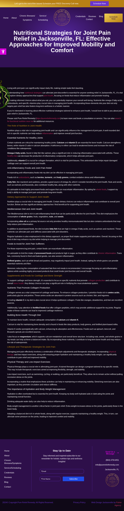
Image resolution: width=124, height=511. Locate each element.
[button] (3, 51)
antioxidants (24, 177)
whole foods (101, 189)
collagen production (96, 280)
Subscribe (73, 479)
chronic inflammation (107, 253)
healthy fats (12, 156)
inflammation (47, 133)
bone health (19, 283)
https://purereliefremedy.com (48, 118)
